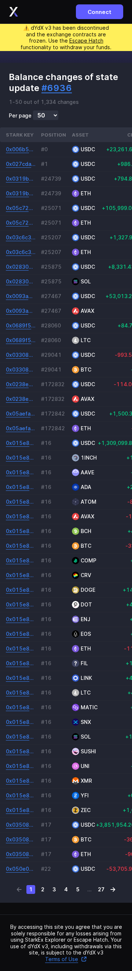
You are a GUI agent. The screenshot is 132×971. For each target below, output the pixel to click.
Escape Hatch (86, 40)
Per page (20, 115)
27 (101, 889)
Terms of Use (61, 959)
